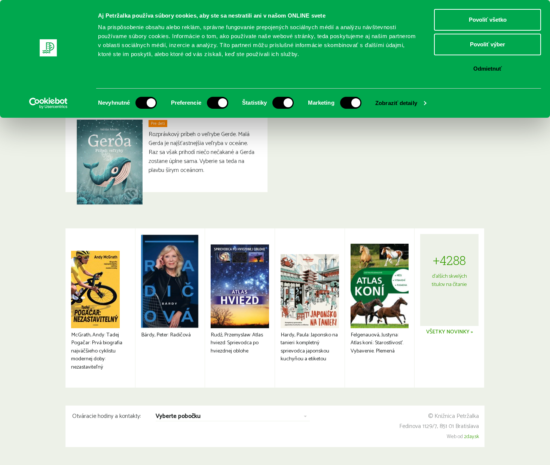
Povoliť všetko (488, 19)
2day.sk (471, 436)
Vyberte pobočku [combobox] (178, 416)
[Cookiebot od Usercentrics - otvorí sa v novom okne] (48, 103)
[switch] (217, 103)
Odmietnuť (487, 68)
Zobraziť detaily (396, 103)
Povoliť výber (487, 44)
